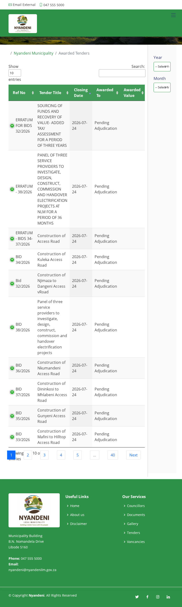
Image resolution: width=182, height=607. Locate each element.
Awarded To (104, 92)
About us (77, 514)
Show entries (15, 73)
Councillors (136, 505)
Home (74, 505)
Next (133, 455)
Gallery (132, 523)
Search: (138, 66)
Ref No (19, 92)
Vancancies (136, 541)
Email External (24, 4)
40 (113, 455)
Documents (136, 514)
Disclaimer (78, 523)
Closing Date (81, 92)
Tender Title (50, 92)
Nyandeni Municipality (33, 53)
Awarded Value (132, 92)
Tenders (133, 532)
